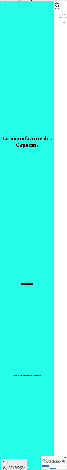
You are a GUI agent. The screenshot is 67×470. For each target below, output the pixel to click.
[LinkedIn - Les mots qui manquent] (65, 25)
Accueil (64, 11)
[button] (65, 457)
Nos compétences (62, 17)
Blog (65, 20)
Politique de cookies (53, 468)
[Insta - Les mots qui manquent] (63, 25)
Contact (64, 22)
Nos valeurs (64, 14)
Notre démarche (63, 12)
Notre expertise (63, 16)
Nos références (63, 19)
